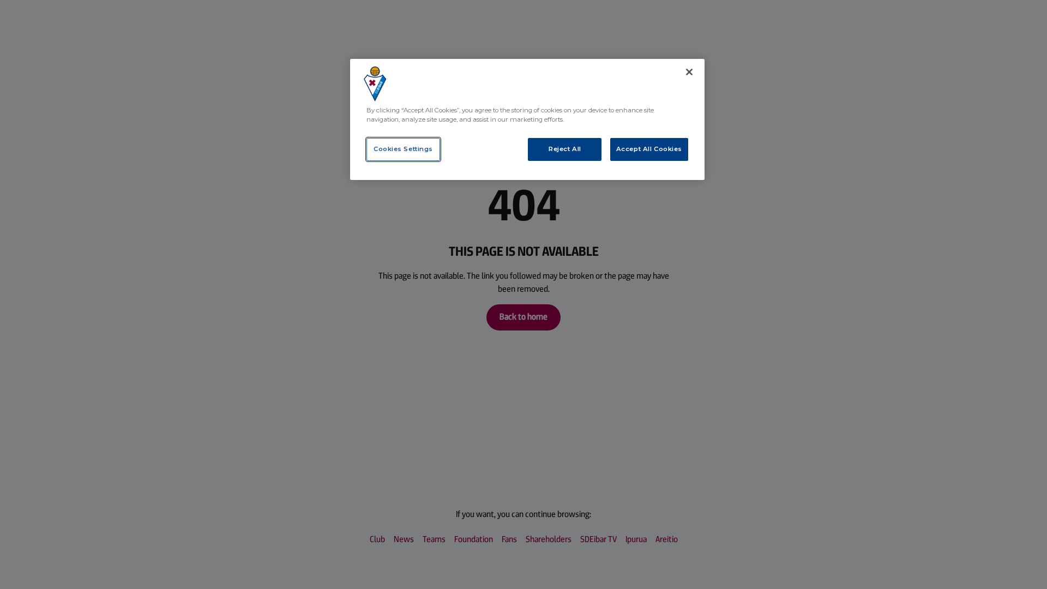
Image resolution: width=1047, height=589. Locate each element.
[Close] (689, 72)
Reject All (565, 149)
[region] (527, 119)
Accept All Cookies (649, 149)
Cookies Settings (403, 149)
